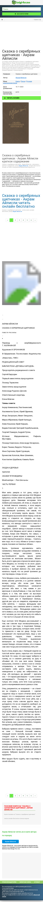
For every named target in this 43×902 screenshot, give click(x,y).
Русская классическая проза (23, 19)
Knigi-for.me (24, 2)
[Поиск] (39, 8)
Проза (11, 19)
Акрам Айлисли (21, 78)
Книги (5, 19)
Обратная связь (25, 882)
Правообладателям (9, 882)
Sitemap (37, 882)
